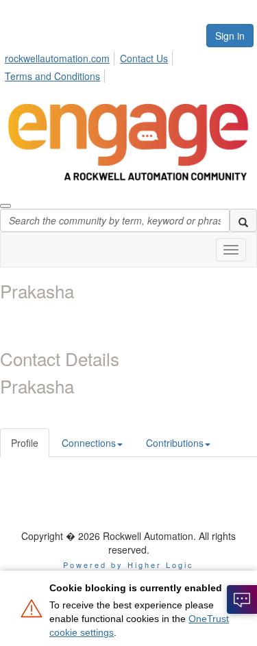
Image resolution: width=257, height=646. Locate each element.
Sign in (230, 35)
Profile (24, 443)
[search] (243, 220)
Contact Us (144, 58)
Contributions (175, 443)
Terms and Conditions (52, 76)
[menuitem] (61, 56)
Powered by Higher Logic (128, 564)
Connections (89, 443)
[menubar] (128, 65)
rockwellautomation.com (57, 58)
